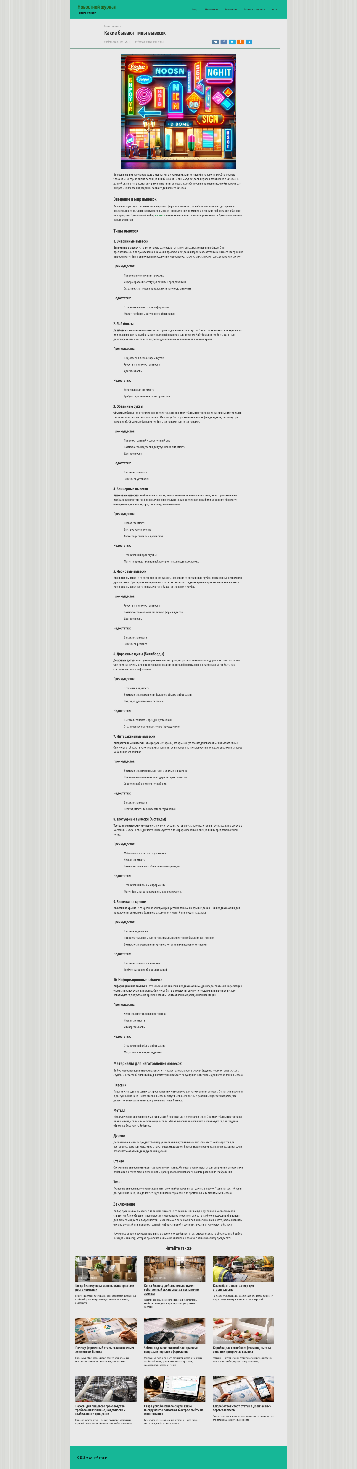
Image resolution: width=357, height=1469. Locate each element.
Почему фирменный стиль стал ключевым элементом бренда (104, 1350)
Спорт (195, 9)
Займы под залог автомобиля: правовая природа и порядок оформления (171, 1350)
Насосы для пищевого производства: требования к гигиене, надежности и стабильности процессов (100, 1410)
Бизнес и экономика (254, 9)
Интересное (211, 9)
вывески (160, 215)
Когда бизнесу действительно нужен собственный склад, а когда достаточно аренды (171, 1289)
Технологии (231, 9)
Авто (274, 9)
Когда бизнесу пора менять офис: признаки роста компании (104, 1288)
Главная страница (112, 26)
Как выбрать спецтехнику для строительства (233, 1288)
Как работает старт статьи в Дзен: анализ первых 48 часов (242, 1408)
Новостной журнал (97, 7)
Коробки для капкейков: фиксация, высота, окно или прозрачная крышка (242, 1350)
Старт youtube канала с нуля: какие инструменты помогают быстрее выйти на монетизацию (173, 1410)
